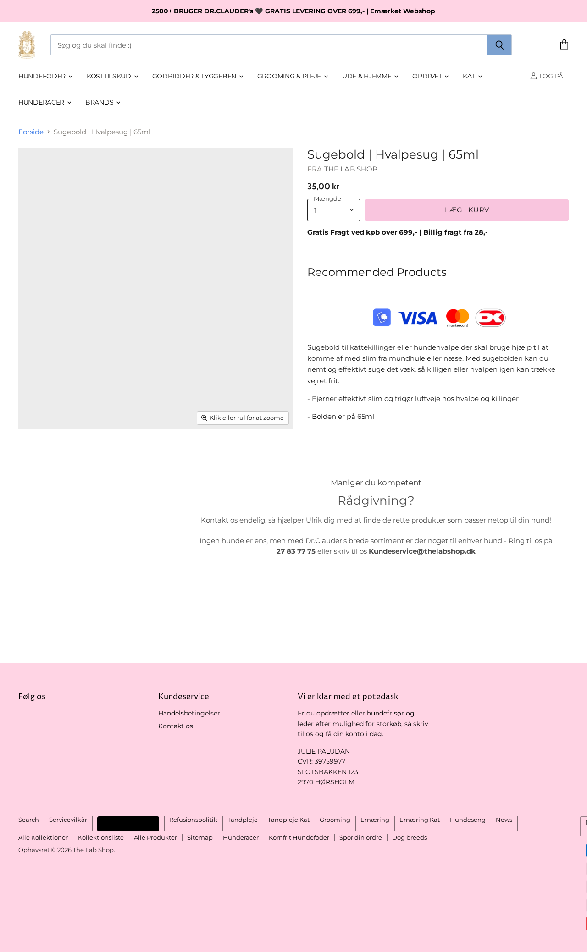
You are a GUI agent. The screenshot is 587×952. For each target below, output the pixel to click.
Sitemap (200, 837)
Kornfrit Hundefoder (299, 837)
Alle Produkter (155, 837)
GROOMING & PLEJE (290, 76)
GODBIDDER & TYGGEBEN (195, 76)
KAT (470, 76)
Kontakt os (175, 726)
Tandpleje (242, 819)
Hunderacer (42, 102)
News (504, 819)
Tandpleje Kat (289, 819)
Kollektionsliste (101, 837)
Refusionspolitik (193, 819)
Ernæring (374, 819)
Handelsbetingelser (189, 713)
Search (28, 819)
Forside (31, 132)
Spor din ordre (360, 837)
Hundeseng (468, 819)
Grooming (335, 819)
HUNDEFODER (42, 76)
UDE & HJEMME (367, 76)
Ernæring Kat (419, 819)
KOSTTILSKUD (110, 76)
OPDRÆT (427, 76)
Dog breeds (409, 837)
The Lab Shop (351, 169)
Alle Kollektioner (43, 837)
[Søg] (499, 44)
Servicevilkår (68, 819)
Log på (550, 76)
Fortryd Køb (128, 823)
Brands (100, 102)
